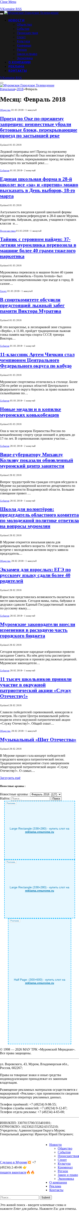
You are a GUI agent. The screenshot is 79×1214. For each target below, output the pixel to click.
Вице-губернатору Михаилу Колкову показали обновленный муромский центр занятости (36, 460)
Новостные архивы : (14, 794)
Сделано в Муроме (13, 1162)
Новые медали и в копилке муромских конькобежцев (30, 412)
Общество (24, 24)
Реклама (16, 66)
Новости (16, 20)
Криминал (24, 45)
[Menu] (1, 13)
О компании (19, 62)
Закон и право (27, 54)
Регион (22, 49)
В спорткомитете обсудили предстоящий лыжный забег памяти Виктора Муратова (32, 305)
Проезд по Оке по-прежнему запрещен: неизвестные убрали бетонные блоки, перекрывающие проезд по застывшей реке (38, 127)
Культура (23, 41)
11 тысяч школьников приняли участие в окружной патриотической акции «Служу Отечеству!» (36, 687)
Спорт (21, 37)
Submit (46, 1197)
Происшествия (27, 33)
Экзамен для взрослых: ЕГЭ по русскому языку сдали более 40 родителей (35, 575)
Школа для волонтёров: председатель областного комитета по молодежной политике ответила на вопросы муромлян (39, 517)
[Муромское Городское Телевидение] (31, 12)
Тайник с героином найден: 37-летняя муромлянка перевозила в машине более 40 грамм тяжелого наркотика (38, 248)
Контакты (17, 70)
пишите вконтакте (13, 1172)
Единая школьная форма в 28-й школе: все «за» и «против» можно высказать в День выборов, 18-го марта (39, 187)
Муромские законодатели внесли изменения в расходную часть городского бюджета (37, 630)
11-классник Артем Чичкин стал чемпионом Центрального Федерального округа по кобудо (37, 360)
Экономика (25, 58)
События (23, 28)
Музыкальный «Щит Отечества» (38, 739)
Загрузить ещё (10, 778)
